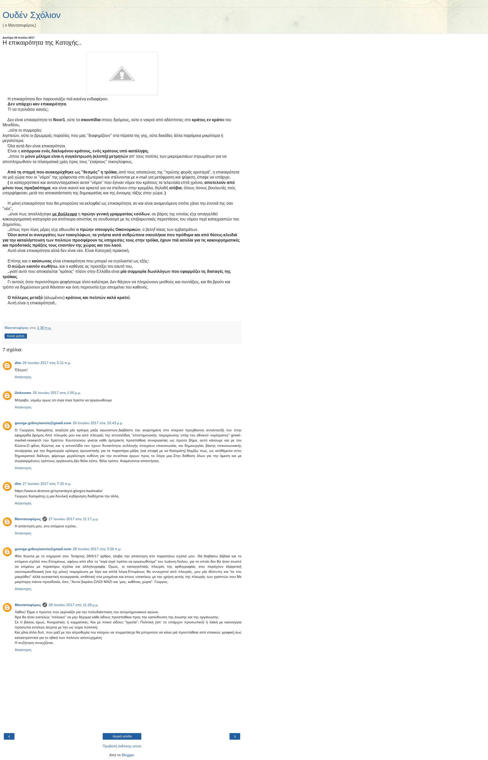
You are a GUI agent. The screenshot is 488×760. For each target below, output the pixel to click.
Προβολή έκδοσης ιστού (122, 746)
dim (18, 363)
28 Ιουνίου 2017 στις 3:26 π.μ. (97, 549)
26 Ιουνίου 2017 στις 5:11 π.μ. (47, 363)
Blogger (128, 755)
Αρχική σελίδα (122, 736)
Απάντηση (23, 377)
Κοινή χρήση (15, 336)
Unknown (23, 393)
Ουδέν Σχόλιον (32, 15)
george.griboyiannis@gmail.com (43, 423)
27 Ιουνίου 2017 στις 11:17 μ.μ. (74, 519)
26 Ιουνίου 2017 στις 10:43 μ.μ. (98, 423)
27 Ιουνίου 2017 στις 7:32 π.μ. (47, 484)
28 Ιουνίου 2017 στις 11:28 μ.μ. (74, 605)
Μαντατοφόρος (28, 519)
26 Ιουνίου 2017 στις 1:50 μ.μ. (57, 393)
